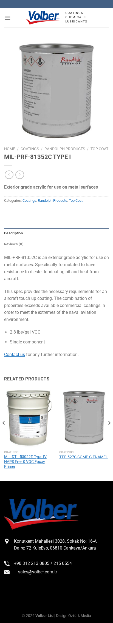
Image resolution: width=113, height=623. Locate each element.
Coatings (30, 149)
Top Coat (99, 149)
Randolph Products (64, 149)
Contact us (14, 354)
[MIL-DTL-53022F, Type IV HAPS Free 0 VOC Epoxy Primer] (29, 418)
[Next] (109, 434)
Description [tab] (13, 233)
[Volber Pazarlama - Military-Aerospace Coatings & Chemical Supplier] (56, 18)
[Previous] (4, 434)
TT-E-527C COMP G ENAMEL (83, 457)
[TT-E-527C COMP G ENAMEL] (84, 418)
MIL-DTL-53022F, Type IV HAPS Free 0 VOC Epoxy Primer (25, 461)
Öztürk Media (79, 615)
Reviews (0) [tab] (14, 244)
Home (9, 149)
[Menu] (7, 17)
